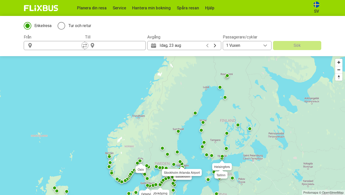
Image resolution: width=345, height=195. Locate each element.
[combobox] (59, 45)
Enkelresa (43, 25)
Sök (297, 45)
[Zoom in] (338, 62)
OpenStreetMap (333, 192)
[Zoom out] (338, 69)
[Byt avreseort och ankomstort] (84, 45)
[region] (172, 125)
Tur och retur (79, 25)
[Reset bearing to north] (338, 77)
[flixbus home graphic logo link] (41, 8)
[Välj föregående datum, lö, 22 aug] (207, 45)
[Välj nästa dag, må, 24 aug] (215, 45)
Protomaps (310, 192)
